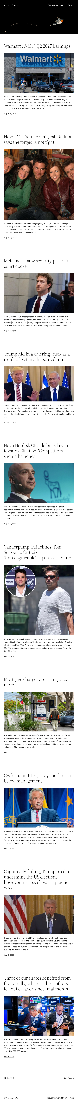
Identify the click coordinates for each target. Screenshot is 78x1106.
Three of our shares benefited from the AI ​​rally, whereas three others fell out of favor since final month (37, 983)
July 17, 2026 (9, 955)
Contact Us (53, 5)
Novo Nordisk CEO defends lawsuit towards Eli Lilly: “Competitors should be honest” (37, 451)
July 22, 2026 (9, 752)
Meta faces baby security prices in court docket (37, 263)
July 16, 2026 (9, 1056)
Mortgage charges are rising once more (36, 681)
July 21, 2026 (9, 848)
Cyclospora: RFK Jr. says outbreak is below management (38, 778)
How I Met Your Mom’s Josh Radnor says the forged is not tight (38, 139)
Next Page (69, 1078)
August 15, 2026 (10, 422)
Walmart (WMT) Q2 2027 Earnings (37, 46)
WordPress (69, 1098)
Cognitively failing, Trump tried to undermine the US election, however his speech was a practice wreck (37, 879)
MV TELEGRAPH (11, 5)
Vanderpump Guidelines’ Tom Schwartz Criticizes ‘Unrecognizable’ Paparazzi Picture (37, 552)
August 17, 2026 (10, 331)
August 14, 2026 (10, 524)
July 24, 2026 (9, 656)
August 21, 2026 (10, 114)
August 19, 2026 (10, 238)
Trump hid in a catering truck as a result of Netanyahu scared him (37, 356)
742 (12, 1078)
